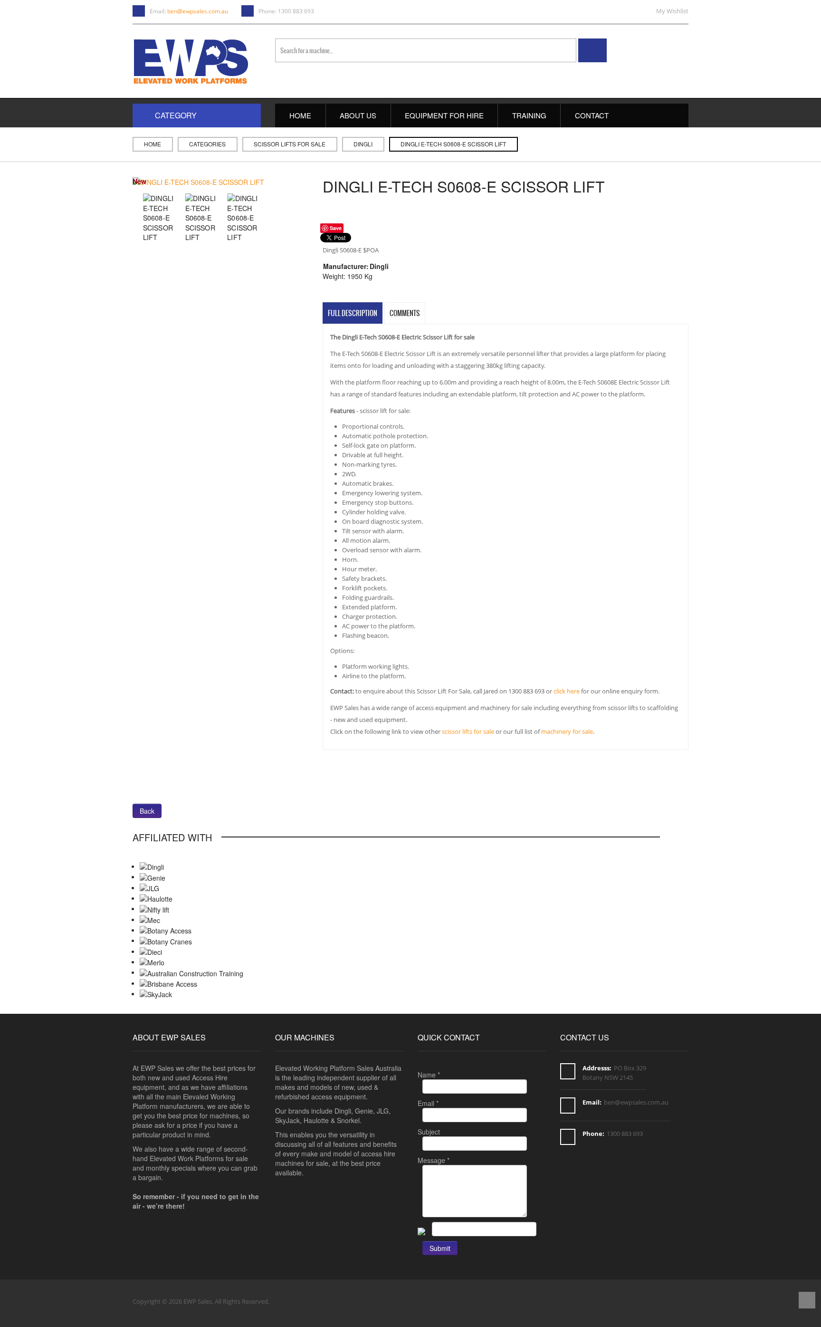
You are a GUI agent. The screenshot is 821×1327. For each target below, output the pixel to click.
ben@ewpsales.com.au (197, 11)
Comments (405, 313)
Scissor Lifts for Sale (289, 144)
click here (567, 691)
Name (429, 1074)
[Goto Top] (807, 1301)
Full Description (352, 313)
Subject (429, 1131)
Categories (207, 144)
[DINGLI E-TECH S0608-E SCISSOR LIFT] (198, 181)
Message (433, 1160)
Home (152, 144)
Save (336, 227)
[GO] (592, 50)
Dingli (362, 144)
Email (428, 1103)
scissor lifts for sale (468, 731)
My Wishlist (672, 11)
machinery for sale (567, 731)
